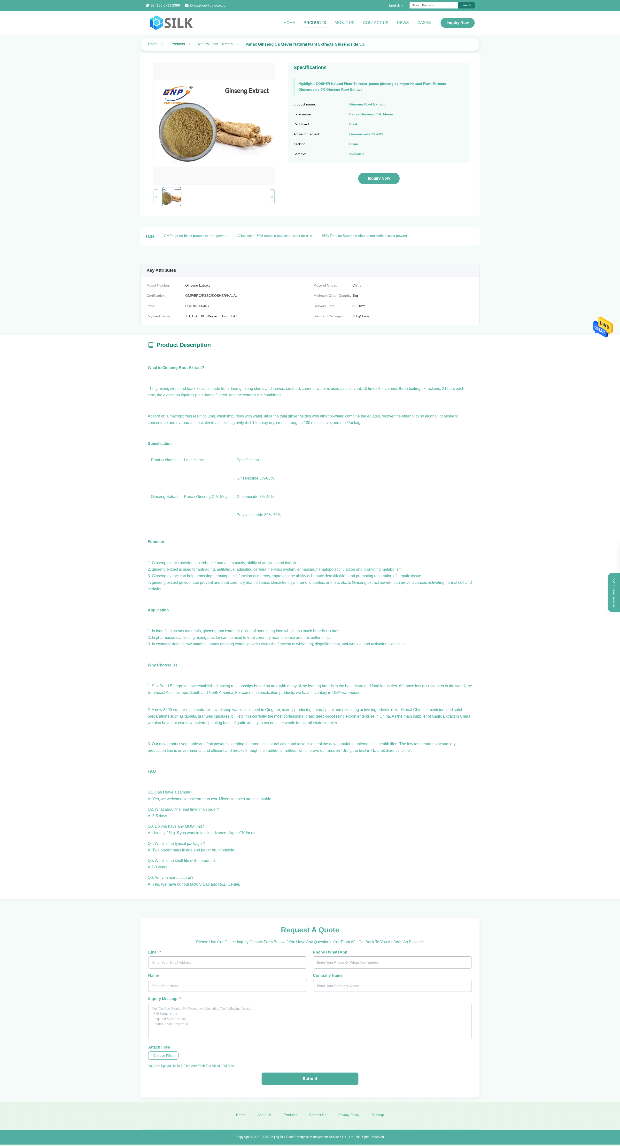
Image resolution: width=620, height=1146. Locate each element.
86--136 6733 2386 (165, 5)
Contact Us (375, 23)
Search (466, 5)
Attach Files (159, 1047)
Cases (424, 23)
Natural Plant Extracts (215, 44)
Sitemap (378, 1115)
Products (315, 23)
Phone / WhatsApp (330, 952)
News (403, 23)
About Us (344, 23)
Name (153, 975)
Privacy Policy (348, 1115)
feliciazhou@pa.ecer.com (209, 5)
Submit (309, 1078)
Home (289, 23)
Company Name (327, 975)
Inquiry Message (164, 999)
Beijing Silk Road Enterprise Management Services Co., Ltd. (312, 1137)
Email (154, 952)
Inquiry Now (458, 23)
